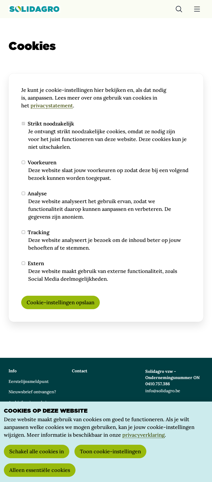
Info (13, 370)
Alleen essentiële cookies (39, 470)
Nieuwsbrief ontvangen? (32, 391)
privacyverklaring (143, 435)
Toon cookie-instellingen (110, 451)
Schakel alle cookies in (36, 451)
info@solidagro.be (162, 390)
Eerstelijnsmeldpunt (29, 381)
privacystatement (52, 105)
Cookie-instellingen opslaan (60, 302)
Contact (79, 370)
